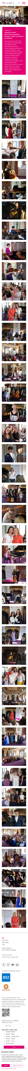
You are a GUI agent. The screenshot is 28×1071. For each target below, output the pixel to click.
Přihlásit (14, 1047)
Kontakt (5, 940)
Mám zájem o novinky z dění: (9, 1029)
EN (18, 3)
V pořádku (5, 1065)
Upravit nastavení (17, 1065)
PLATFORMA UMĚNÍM (9, 950)
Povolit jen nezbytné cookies (8, 1068)
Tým (3, 945)
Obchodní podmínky (7, 955)
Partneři (5, 943)
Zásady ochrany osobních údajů (10, 957)
